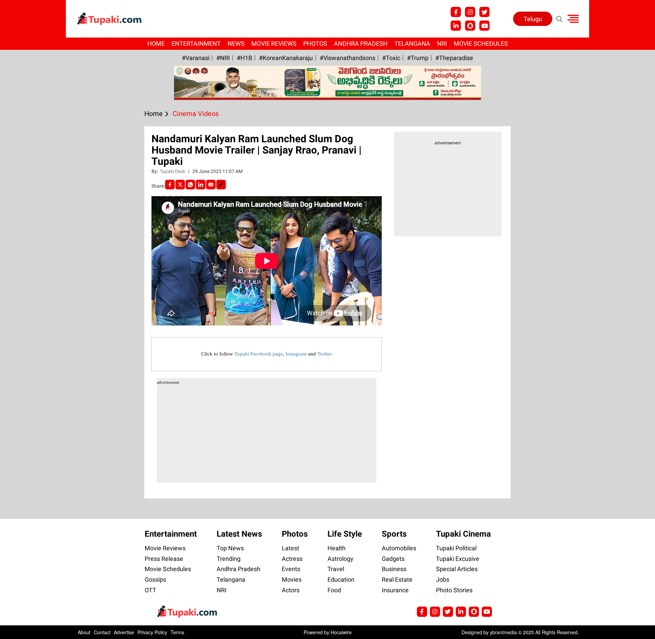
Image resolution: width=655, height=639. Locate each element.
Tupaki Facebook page (258, 354)
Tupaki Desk (173, 171)
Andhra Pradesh (361, 43)
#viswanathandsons (347, 57)
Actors (291, 590)
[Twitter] (180, 184)
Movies (292, 579)
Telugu (533, 19)
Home (156, 43)
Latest (290, 548)
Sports (394, 534)
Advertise (124, 632)
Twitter (324, 354)
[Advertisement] (30, 230)
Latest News (239, 534)
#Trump (417, 57)
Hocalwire (341, 632)
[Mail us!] (484, 25)
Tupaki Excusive (457, 558)
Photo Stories (454, 590)
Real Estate (397, 579)
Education (341, 579)
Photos (315, 43)
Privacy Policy (152, 632)
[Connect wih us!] (456, 25)
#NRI (223, 57)
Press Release (164, 558)
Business (394, 568)
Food (334, 590)
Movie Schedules (481, 43)
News (236, 43)
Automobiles (399, 548)
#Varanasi (195, 57)
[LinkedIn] (200, 184)
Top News (230, 548)
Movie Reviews (273, 43)
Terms (177, 632)
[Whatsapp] (190, 184)
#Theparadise (454, 57)
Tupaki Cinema (463, 534)
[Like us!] (456, 12)
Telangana (412, 43)
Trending (229, 558)
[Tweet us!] (470, 12)
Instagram (296, 354)
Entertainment (196, 43)
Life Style (345, 534)
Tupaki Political (456, 548)
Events (291, 568)
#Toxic (391, 57)
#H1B (244, 57)
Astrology (340, 558)
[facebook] (170, 184)
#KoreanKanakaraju (286, 57)
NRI (442, 43)
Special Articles (457, 568)
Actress (292, 558)
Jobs (442, 579)
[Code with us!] (470, 25)
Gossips (155, 579)
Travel (336, 568)
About (84, 632)
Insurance (395, 590)
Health (337, 548)
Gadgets (393, 558)
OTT (150, 590)
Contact (102, 632)
